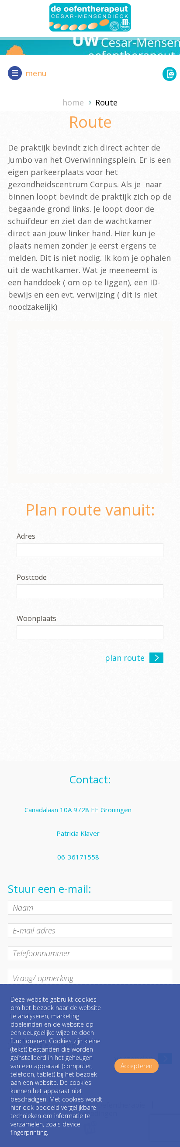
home (73, 102)
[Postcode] (90, 591)
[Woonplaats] (90, 633)
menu (36, 73)
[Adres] (90, 550)
